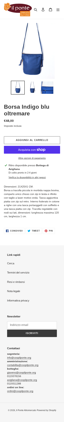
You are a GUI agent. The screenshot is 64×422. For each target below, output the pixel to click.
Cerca (10, 263)
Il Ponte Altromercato (26, 410)
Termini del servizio (18, 272)
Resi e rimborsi (16, 281)
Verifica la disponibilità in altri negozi (27, 177)
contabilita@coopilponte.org (22, 365)
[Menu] (58, 9)
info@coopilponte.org (19, 357)
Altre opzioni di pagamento (32, 158)
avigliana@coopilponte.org (22, 379)
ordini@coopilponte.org (20, 391)
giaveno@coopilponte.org (21, 372)
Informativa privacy (18, 300)
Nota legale (13, 291)
